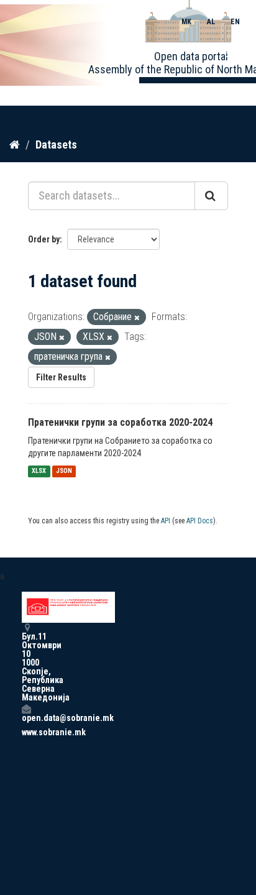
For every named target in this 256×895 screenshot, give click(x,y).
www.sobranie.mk (26, 732)
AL (211, 21)
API (165, 520)
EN (235, 21)
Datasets (56, 144)
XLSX (39, 471)
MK (186, 21)
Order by (44, 239)
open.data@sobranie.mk (26, 717)
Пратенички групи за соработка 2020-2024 (120, 422)
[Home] (14, 144)
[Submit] (211, 195)
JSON (64, 471)
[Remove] (137, 318)
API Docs (199, 520)
